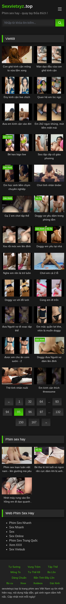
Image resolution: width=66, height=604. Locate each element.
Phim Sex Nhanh (20, 522)
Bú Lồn (51, 572)
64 (41, 401)
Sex (11, 531)
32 (30, 401)
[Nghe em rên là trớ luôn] (17, 261)
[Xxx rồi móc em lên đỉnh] (17, 234)
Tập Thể (53, 566)
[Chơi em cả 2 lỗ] (49, 261)
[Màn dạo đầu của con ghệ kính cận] (49, 54)
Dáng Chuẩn (19, 577)
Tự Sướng (14, 566)
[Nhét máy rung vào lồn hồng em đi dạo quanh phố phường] (17, 485)
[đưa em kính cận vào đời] (17, 112)
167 (34, 422)
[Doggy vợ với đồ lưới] (17, 287)
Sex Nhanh (16, 527)
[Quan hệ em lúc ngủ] (49, 85)
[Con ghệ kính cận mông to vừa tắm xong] (17, 54)
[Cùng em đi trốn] (49, 287)
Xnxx (23, 583)
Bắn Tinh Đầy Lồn (44, 577)
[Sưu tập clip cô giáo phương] (49, 142)
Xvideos (38, 583)
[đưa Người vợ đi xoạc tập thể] (17, 314)
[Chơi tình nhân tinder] (49, 173)
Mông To (15, 572)
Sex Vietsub (17, 549)
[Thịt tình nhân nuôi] (17, 375)
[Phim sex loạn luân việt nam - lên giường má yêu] (17, 455)
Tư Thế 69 (34, 572)
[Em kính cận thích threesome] (49, 375)
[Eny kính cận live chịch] (17, 85)
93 (57, 401)
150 (21, 422)
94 (7, 412)
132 (58, 412)
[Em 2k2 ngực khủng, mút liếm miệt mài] (49, 112)
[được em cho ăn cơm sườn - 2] (17, 345)
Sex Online (16, 536)
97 (41, 412)
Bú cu (9, 583)
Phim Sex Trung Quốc (23, 540)
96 (30, 412)
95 (18, 412)
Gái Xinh (55, 583)
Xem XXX (15, 545)
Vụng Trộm (34, 566)
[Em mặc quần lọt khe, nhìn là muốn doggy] (49, 314)
